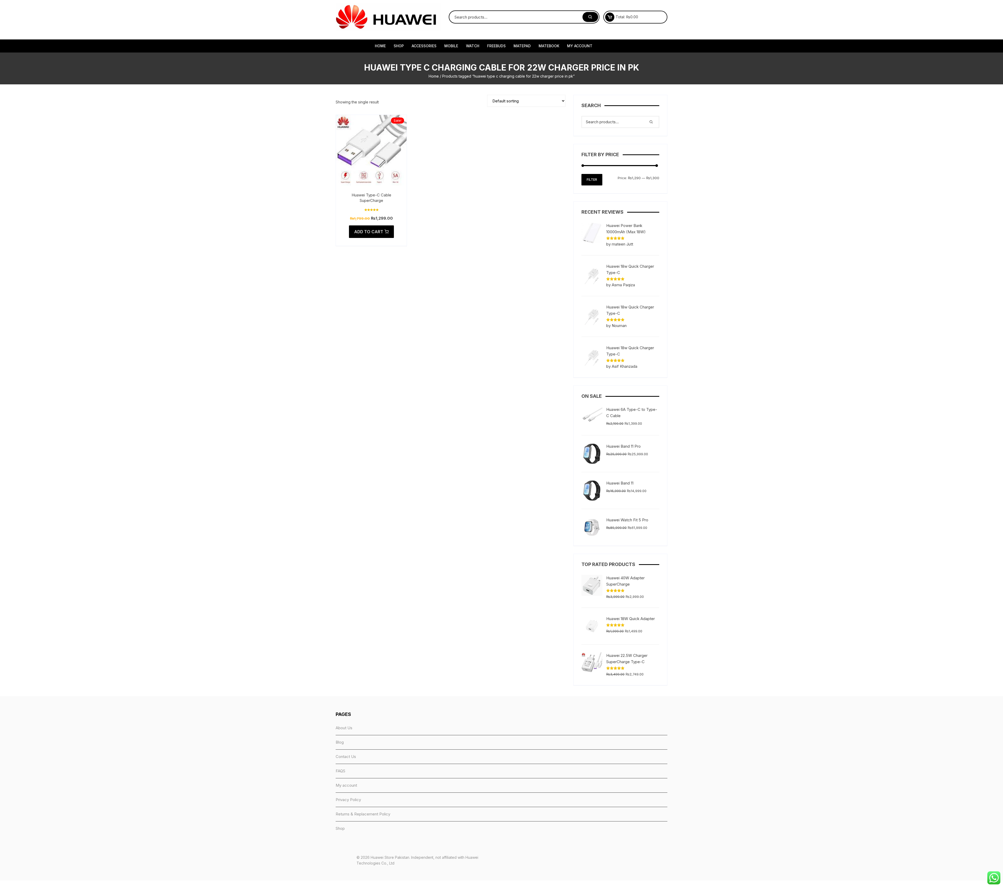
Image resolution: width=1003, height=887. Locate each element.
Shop (399, 46)
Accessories (424, 46)
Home (380, 46)
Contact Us (346, 756)
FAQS (340, 770)
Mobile (451, 46)
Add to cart (368, 231)
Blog (340, 742)
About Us (344, 727)
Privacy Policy (348, 799)
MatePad (522, 46)
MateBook (549, 46)
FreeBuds (496, 46)
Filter (592, 180)
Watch (472, 46)
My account (579, 46)
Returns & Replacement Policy (363, 814)
